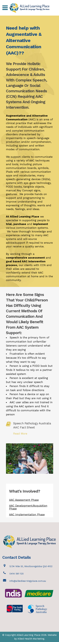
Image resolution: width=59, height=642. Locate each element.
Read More (20, 433)
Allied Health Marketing (30, 638)
